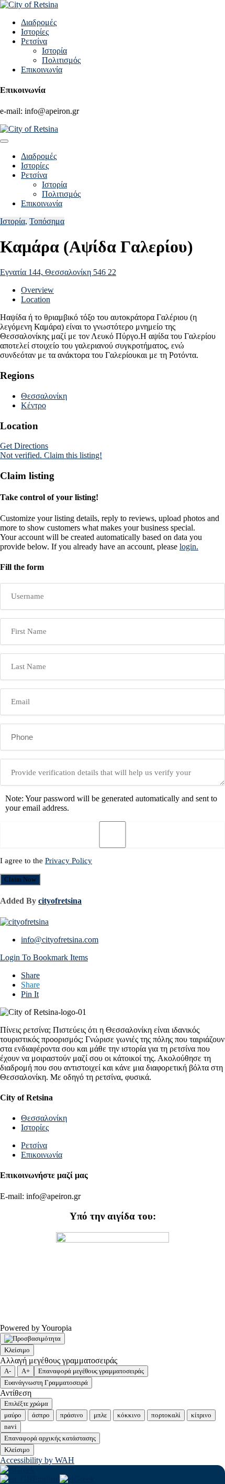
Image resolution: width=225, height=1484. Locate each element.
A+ (25, 1371)
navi (10, 1426)
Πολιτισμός (61, 60)
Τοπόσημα (46, 221)
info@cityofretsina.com (59, 939)
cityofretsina (60, 900)
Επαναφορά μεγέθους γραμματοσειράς (91, 1371)
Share (30, 975)
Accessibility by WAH (37, 1460)
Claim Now (20, 879)
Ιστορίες (35, 31)
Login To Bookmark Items (44, 957)
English (46, 1479)
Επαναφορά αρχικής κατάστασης (50, 1438)
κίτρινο (201, 1415)
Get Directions (24, 445)
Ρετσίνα (34, 41)
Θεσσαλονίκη (44, 395)
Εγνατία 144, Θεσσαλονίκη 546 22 (58, 272)
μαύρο (12, 1415)
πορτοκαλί (166, 1415)
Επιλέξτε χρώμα (26, 1403)
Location (35, 299)
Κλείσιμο (17, 1350)
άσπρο (41, 1415)
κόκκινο (129, 1415)
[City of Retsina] (29, 4)
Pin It (30, 994)
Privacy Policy (68, 860)
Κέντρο (33, 405)
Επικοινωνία (41, 69)
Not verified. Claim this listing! (51, 455)
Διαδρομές (39, 22)
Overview (37, 289)
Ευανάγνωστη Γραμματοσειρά (46, 1382)
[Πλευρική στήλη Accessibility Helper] (32, 1338)
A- (7, 1371)
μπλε (100, 1415)
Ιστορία (54, 50)
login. (188, 546)
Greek (24, 1469)
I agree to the (46, 860)
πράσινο (71, 1415)
